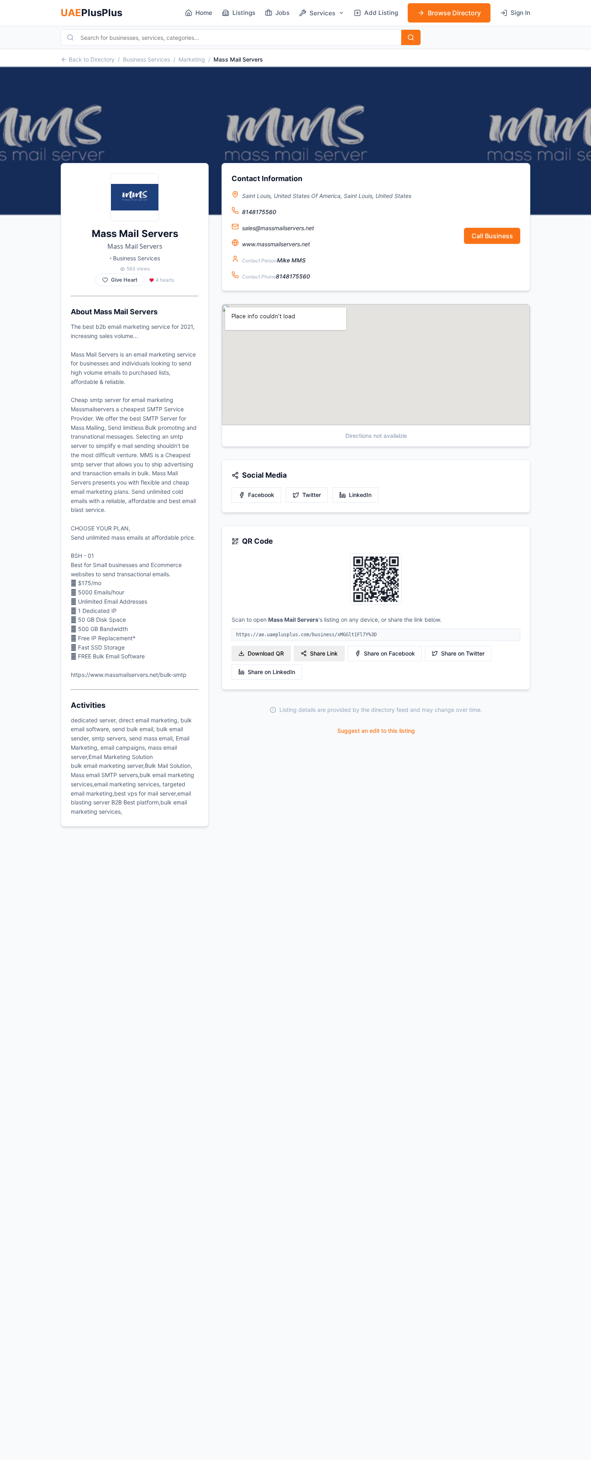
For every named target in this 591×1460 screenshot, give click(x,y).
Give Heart (124, 280)
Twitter (311, 494)
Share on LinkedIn (271, 671)
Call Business (492, 236)
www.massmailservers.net (276, 244)
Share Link (324, 653)
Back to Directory (92, 59)
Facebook (261, 494)
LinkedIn (360, 494)
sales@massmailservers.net (278, 228)
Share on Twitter (462, 653)
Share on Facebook (389, 653)
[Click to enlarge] (376, 579)
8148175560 (259, 211)
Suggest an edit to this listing (376, 730)
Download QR (266, 653)
